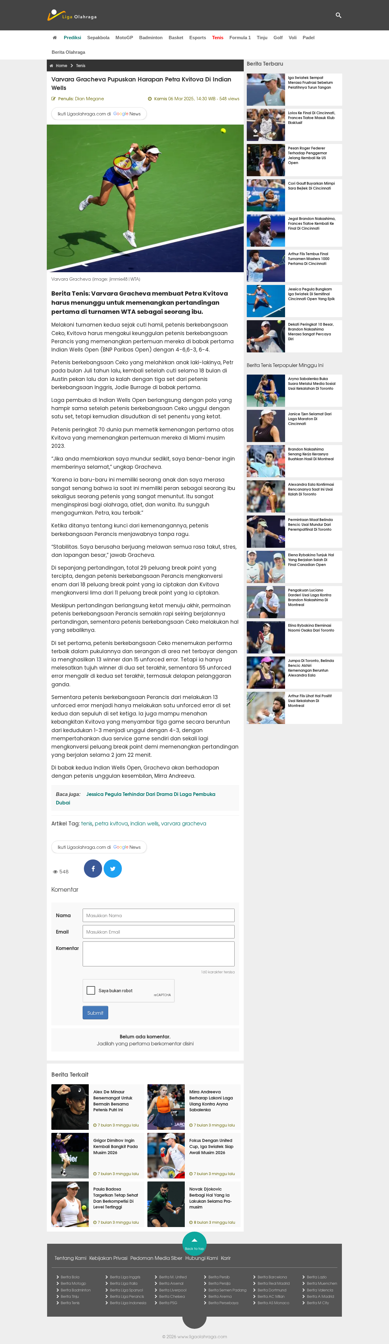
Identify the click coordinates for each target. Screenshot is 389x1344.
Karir (226, 1257)
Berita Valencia (320, 1290)
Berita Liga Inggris (125, 1277)
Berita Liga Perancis (127, 1296)
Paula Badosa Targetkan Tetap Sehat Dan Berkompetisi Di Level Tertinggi (115, 1197)
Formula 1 (240, 37)
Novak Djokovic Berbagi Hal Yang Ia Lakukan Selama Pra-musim (210, 1197)
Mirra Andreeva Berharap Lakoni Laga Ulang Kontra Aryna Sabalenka (211, 1100)
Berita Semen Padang (227, 1290)
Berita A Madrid (320, 1296)
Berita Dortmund (272, 1290)
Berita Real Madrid (274, 1283)
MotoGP (124, 37)
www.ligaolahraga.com (202, 1336)
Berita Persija (219, 1283)
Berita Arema (220, 1296)
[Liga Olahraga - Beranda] (72, 15)
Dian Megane (89, 98)
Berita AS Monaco (273, 1302)
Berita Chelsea (172, 1296)
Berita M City (318, 1302)
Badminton (151, 37)
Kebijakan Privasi (108, 1257)
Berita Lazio (317, 1277)
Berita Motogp (73, 1283)
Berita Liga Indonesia (128, 1302)
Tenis (217, 37)
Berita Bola (70, 1277)
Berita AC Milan (271, 1296)
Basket (176, 37)
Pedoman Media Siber (156, 1257)
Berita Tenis (70, 1302)
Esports (197, 37)
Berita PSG (168, 1302)
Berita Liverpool (172, 1290)
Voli (293, 37)
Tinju (262, 37)
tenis (86, 823)
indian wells (144, 823)
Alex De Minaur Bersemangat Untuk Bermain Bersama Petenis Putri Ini (113, 1100)
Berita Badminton (76, 1290)
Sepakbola (98, 37)
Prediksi (72, 37)
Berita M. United (173, 1277)
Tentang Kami (70, 1257)
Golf (278, 37)
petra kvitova (111, 823)
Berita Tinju (70, 1296)
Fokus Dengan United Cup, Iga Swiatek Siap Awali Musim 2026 (211, 1146)
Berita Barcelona (272, 1277)
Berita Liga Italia (123, 1283)
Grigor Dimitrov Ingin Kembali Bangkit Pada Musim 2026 (115, 1146)
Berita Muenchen (322, 1283)
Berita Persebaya (223, 1302)
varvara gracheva (183, 823)
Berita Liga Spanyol (126, 1290)
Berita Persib (219, 1277)
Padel (309, 37)
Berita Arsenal (171, 1283)
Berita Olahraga (68, 52)
